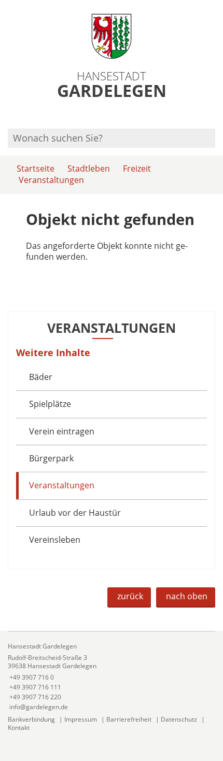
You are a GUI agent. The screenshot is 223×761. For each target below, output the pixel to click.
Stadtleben (88, 168)
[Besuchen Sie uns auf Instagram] (213, 114)
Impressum (80, 719)
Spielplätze (50, 404)
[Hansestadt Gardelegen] (111, 676)
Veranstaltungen (51, 180)
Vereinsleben (54, 539)
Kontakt (19, 727)
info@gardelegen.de (38, 706)
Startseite (35, 168)
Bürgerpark (51, 458)
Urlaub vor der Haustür (75, 512)
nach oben (186, 596)
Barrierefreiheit (128, 719)
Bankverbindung (31, 719)
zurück (130, 596)
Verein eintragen (61, 431)
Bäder (40, 377)
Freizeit (137, 168)
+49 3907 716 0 (31, 677)
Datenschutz (179, 719)
